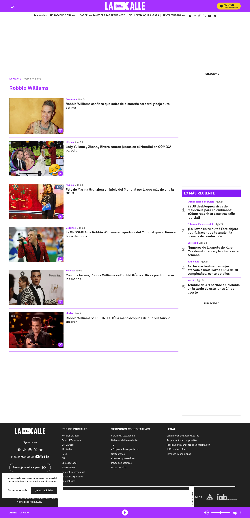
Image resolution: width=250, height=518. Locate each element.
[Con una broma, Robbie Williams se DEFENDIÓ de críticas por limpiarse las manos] (36, 287)
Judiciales (193, 261)
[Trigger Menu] (12, 6)
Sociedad (193, 242)
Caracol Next (69, 481)
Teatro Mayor (69, 467)
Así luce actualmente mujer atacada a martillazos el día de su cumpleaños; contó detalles (213, 270)
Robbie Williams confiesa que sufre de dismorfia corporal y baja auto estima (118, 105)
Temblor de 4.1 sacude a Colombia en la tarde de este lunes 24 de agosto (214, 288)
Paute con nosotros (121, 463)
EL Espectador (69, 463)
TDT (113, 445)
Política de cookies (176, 449)
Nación (191, 280)
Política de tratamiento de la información (188, 445)
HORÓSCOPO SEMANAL (63, 15)
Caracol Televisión (71, 440)
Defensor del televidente (124, 440)
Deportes (71, 227)
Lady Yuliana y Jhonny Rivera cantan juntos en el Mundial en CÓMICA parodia (118, 148)
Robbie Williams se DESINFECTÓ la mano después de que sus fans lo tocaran (118, 320)
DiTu (64, 458)
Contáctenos (118, 454)
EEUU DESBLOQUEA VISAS (144, 15)
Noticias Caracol (70, 436)
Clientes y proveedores (123, 458)
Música (70, 142)
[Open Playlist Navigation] (240, 512)
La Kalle (14, 78)
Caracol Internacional (73, 472)
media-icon (125, 512)
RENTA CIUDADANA (174, 15)
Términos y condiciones (179, 454)
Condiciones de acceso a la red (183, 436)
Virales (69, 313)
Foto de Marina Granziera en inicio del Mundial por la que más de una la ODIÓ (120, 191)
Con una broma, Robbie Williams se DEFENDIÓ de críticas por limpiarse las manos (120, 277)
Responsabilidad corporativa (182, 440)
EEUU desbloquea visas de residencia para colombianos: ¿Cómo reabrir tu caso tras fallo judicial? (211, 212)
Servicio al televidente (123, 436)
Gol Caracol (68, 445)
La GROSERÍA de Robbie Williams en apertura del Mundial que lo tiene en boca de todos (121, 234)
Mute (206, 512)
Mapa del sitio (118, 467)
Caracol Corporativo (72, 477)
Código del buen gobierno (124, 449)
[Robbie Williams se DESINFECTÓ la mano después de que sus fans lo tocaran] (36, 330)
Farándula (71, 99)
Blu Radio (67, 449)
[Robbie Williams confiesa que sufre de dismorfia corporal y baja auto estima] (36, 116)
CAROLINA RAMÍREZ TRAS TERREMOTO (102, 15)
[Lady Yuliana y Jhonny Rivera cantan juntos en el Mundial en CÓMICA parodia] (36, 158)
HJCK (65, 454)
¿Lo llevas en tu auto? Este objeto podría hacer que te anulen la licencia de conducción (213, 232)
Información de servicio (201, 201)
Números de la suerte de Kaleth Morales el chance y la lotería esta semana (213, 251)
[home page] (125, 6)
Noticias (70, 270)
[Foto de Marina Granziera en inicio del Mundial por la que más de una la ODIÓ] (36, 201)
